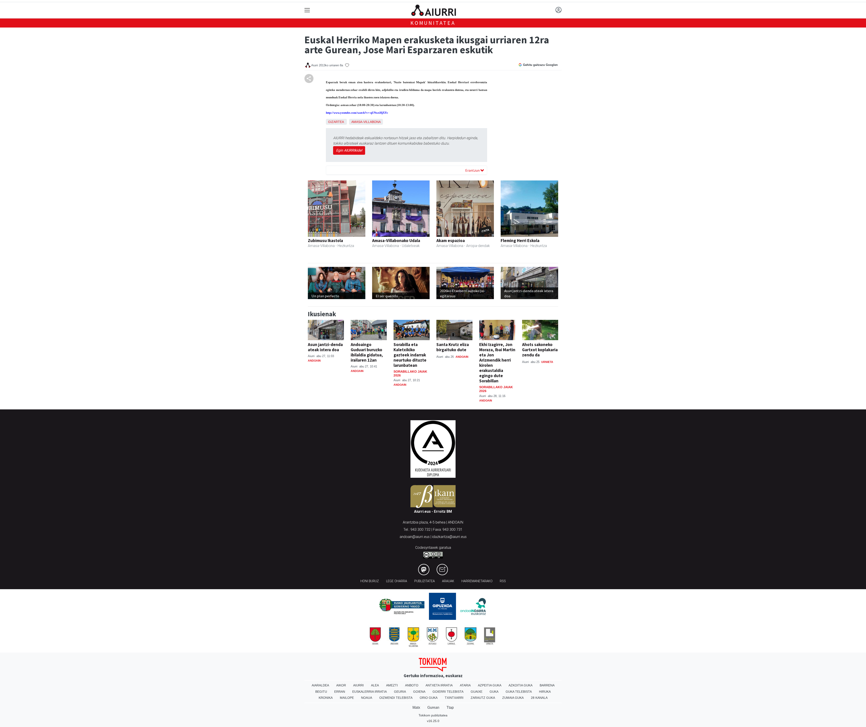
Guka (494, 691)
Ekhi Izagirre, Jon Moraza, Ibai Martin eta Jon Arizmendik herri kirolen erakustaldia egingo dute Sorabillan (497, 362)
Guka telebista (519, 691)
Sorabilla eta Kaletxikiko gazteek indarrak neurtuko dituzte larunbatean (410, 355)
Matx (416, 707)
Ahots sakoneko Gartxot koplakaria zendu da (540, 350)
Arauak (448, 581)
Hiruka (545, 691)
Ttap (450, 707)
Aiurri (358, 685)
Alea (375, 685)
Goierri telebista (448, 691)
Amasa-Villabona (366, 122)
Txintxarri (454, 697)
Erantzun (472, 170)
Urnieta (547, 362)
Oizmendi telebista (395, 697)
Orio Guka (429, 697)
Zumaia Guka (513, 697)
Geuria (400, 691)
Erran (339, 691)
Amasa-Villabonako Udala (396, 240)
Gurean (433, 707)
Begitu (321, 691)
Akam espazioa (450, 240)
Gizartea (336, 122)
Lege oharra (396, 581)
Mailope (347, 697)
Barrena (547, 685)
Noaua (366, 697)
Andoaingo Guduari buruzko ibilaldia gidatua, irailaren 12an (367, 352)
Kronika (326, 697)
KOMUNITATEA (433, 22)
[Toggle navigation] (307, 10)
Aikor (341, 685)
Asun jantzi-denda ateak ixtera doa (325, 347)
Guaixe (476, 691)
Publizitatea (424, 581)
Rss (503, 581)
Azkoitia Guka (520, 685)
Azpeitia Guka (489, 685)
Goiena (419, 691)
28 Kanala (539, 697)
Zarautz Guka (483, 697)
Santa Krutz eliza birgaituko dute (452, 347)
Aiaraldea (320, 685)
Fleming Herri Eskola (520, 240)
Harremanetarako (477, 581)
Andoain (314, 360)
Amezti (392, 685)
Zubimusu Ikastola (325, 240)
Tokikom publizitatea (433, 715)
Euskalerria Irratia (369, 691)
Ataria (465, 685)
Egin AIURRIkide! (349, 150)
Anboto (411, 685)
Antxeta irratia (439, 685)
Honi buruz (369, 581)
